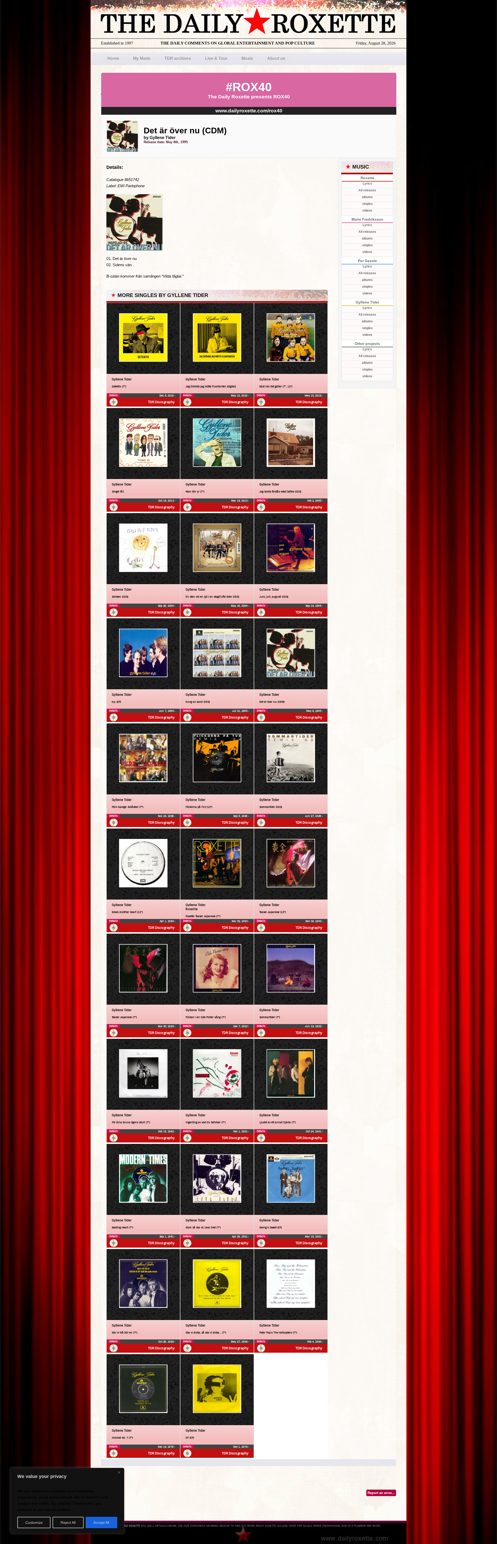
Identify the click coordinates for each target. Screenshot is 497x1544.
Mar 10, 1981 (313, 1236)
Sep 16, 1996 (313, 605)
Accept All (101, 1522)
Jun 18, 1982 (313, 1026)
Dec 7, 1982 (240, 1026)
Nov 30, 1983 (240, 921)
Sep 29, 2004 (166, 605)
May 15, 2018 (313, 395)
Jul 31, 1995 (240, 711)
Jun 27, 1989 (313, 816)
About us (276, 58)
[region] (67, 1501)
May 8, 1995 (314, 711)
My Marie (141, 58)
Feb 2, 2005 (314, 500)
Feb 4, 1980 (314, 1341)
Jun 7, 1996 (166, 711)
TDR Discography (161, 402)
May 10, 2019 (239, 395)
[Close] (119, 1472)
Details (113, 395)
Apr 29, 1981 (240, 1236)
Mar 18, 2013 (239, 500)
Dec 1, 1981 (240, 1131)
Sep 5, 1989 (240, 816)
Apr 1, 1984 (167, 921)
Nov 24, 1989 (166, 816)
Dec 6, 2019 (166, 395)
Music (247, 58)
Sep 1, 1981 (166, 1236)
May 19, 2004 (239, 605)
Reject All (68, 1522)
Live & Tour (216, 58)
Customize (34, 1522)
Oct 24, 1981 (314, 1131)
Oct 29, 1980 (166, 1341)
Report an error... (381, 1493)
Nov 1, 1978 (240, 1446)
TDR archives (177, 58)
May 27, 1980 (239, 1341)
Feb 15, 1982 (166, 1131)
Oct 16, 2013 (166, 500)
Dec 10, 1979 (166, 1446)
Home (113, 58)
